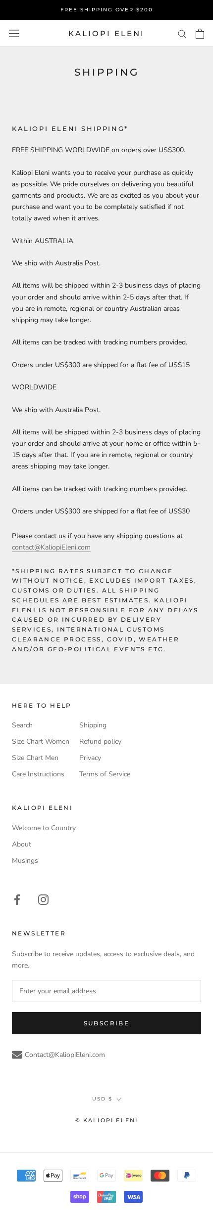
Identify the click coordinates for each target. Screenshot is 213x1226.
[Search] (182, 33)
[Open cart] (200, 34)
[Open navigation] (14, 33)
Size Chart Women (40, 741)
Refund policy (100, 741)
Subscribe (107, 1023)
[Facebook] (17, 899)
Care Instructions (38, 774)
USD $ (102, 1099)
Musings (25, 860)
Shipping (92, 725)
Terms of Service (104, 774)
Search (22, 725)
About (21, 844)
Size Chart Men (35, 757)
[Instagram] (43, 899)
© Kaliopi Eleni (106, 1120)
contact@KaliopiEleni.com (51, 547)
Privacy (90, 757)
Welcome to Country (44, 828)
